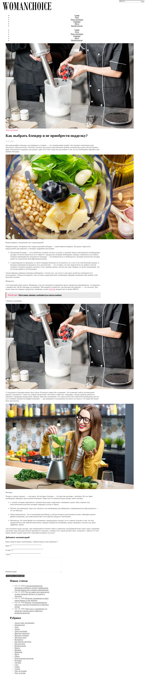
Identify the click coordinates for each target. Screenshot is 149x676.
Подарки (18, 660)
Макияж (18, 650)
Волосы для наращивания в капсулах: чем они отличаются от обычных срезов (32, 605)
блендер (52, 289)
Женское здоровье (22, 635)
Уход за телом (20, 673)
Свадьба (18, 663)
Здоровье (76, 22)
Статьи (17, 669)
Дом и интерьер (77, 20)
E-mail (9, 550)
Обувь (17, 656)
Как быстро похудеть (23, 642)
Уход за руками (21, 671)
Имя (8, 546)
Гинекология (20, 625)
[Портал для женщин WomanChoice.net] (27, 11)
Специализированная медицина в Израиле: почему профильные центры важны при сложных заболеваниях (32, 588)
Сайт (8, 554)
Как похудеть (20, 644)
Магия (17, 648)
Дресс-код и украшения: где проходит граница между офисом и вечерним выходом (31, 611)
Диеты (17, 629)
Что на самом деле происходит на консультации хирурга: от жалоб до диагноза (32, 594)
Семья (76, 15)
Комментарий (11, 572)
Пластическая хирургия (24, 658)
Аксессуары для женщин (24, 623)
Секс (16, 665)
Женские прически (22, 633)
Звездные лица (20, 637)
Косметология (76, 26)
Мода (77, 24)
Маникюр (18, 652)
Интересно (19, 640)
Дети (77, 17)
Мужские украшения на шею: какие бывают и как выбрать (32, 599)
